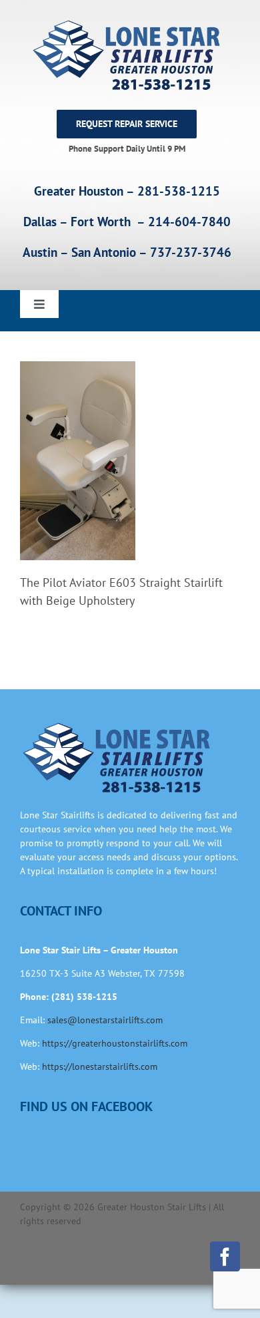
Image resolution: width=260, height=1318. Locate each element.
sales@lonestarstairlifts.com (105, 1020)
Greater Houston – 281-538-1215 (127, 191)
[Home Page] (127, 54)
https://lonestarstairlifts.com (99, 1066)
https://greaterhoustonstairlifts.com (114, 1043)
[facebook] (225, 1256)
